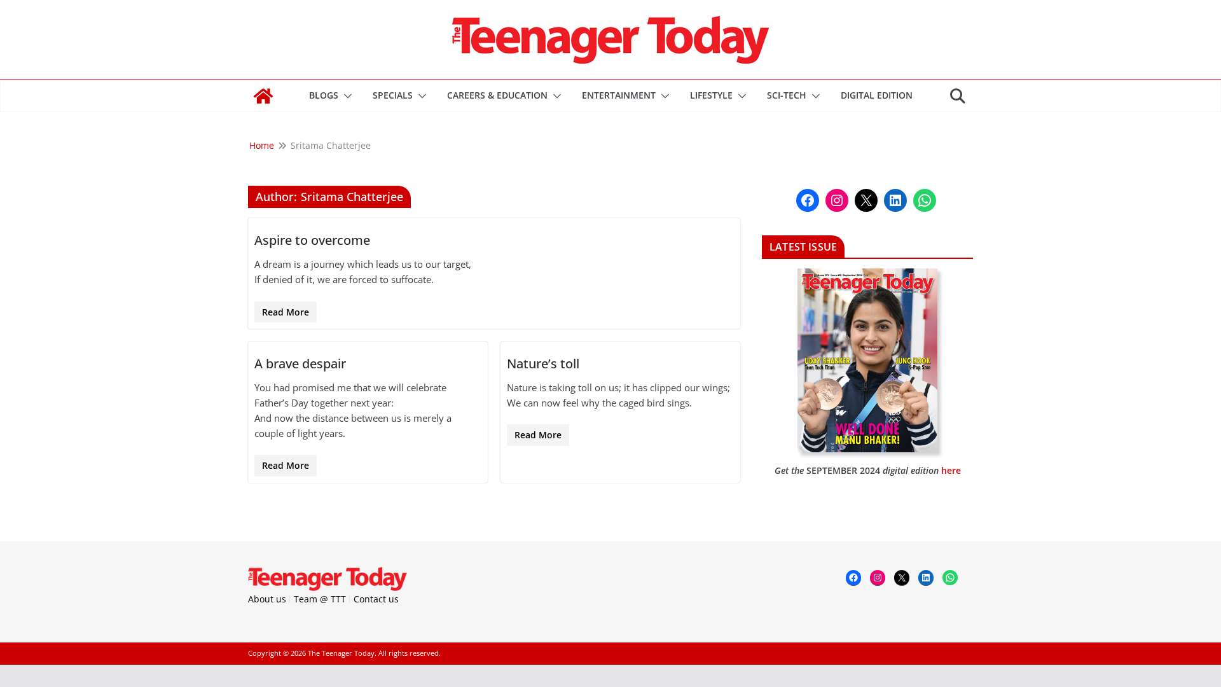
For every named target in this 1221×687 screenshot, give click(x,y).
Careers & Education (497, 95)
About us (267, 599)
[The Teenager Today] (263, 96)
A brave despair (300, 363)
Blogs (323, 95)
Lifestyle (711, 95)
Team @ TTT (320, 599)
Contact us (376, 599)
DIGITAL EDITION (877, 95)
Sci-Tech (786, 95)
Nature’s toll (543, 363)
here (951, 470)
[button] (345, 96)
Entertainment (619, 95)
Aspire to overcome (312, 240)
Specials (393, 95)
